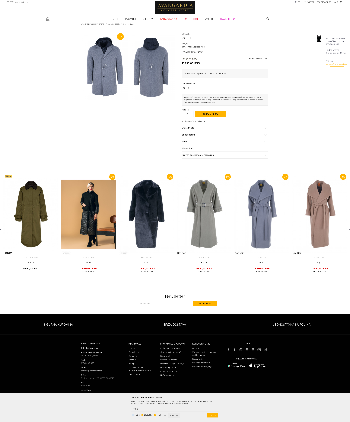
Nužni (137, 415)
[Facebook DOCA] (234, 349)
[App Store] (257, 365)
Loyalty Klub (134, 374)
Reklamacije (197, 359)
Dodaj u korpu (210, 114)
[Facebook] (228, 349)
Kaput (31, 262)
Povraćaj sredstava (201, 362)
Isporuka (196, 348)
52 (184, 88)
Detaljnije (135, 408)
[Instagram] (240, 349)
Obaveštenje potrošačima (172, 352)
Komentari (187, 148)
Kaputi (124, 24)
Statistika (148, 415)
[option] (31, 224)
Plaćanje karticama (169, 371)
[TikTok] (265, 349)
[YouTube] (259, 349)
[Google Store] (236, 365)
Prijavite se (205, 303)
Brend (185, 141)
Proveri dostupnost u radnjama (198, 155)
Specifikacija (188, 135)
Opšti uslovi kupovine (170, 348)
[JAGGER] (66, 253)
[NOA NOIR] (181, 253)
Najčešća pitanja (168, 367)
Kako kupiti (165, 356)
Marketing (161, 415)
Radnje (132, 363)
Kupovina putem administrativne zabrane (140, 369)
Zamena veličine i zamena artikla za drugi (204, 353)
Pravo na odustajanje (202, 366)
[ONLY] (8, 253)
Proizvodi (109, 24)
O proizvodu (188, 128)
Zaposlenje (134, 352)
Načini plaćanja (167, 375)
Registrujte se (324, 2)
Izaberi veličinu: (188, 83)
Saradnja (133, 356)
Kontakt (132, 359)
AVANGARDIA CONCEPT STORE (92, 24)
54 (189, 88)
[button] (267, 18)
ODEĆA (117, 24)
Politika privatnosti (168, 359)
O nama (132, 348)
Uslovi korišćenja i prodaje (172, 363)
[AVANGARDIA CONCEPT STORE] (175, 9)
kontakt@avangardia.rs (336, 64)
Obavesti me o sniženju (258, 58)
